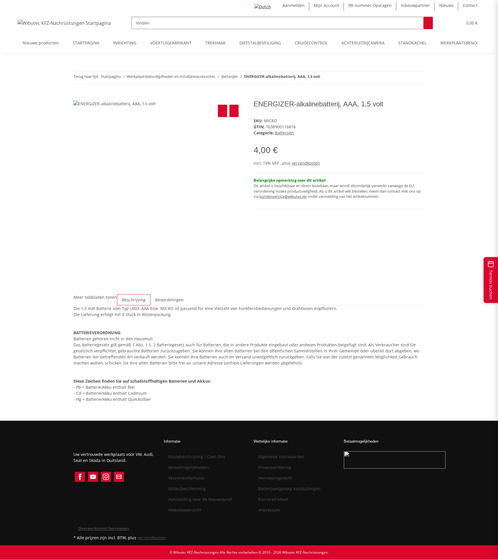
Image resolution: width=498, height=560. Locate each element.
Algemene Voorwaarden (281, 456)
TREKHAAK (215, 43)
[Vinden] (428, 23)
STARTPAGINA (86, 43)
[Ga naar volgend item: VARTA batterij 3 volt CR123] (325, 78)
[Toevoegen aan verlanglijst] (234, 111)
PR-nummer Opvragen (370, 5)
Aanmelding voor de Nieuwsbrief (200, 499)
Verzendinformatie (186, 478)
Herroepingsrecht (275, 478)
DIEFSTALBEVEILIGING (260, 43)
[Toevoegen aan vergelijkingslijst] (222, 111)
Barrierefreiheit (273, 499)
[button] (446, 23)
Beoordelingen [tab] (169, 299)
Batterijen (284, 133)
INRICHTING (124, 43)
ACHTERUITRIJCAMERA (363, 43)
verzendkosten (306, 163)
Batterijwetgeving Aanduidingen (289, 488)
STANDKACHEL (412, 43)
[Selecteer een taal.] (264, 6)
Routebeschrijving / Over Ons (196, 456)
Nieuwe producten (41, 43)
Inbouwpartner (415, 5)
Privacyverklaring (274, 467)
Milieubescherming (187, 488)
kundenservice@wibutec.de (283, 196)
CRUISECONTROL (311, 43)
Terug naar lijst (86, 76)
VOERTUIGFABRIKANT (170, 43)
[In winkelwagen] (78, 97)
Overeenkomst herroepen (103, 528)
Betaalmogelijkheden (188, 467)
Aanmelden (293, 5)
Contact (470, 5)
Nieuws (446, 5)
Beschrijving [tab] (134, 299)
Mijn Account (326, 5)
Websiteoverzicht (184, 510)
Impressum (269, 510)
